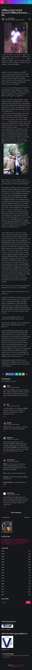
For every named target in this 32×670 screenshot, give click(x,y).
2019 (16, 570)
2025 (16, 553)
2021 (16, 564)
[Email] (23, 374)
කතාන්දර (8, 7)
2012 (16, 589)
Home (3, 7)
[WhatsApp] (19, 374)
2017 (16, 575)
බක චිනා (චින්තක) (22, 127)
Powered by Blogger (8, 653)
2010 (16, 594)
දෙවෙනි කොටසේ (20, 58)
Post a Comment (16, 512)
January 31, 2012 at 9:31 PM (13, 424)
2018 (16, 572)
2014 (16, 583)
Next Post (27, 517)
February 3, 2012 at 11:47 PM (13, 494)
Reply (4, 397)
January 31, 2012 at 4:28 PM (13, 406)
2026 (16, 551)
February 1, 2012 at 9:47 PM (13, 461)
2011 (16, 591)
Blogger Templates (19, 665)
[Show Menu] (2, 2)
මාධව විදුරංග (10, 460)
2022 (16, 562)
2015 (16, 581)
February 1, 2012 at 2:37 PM (13, 439)
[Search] (30, 2)
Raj (8, 404)
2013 (16, 586)
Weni (8, 386)
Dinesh (9, 423)
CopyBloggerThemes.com (16, 666)
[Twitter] (16, 374)
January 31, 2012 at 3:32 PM (13, 387)
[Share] (29, 19)
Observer (10, 437)
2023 (16, 559)
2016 (16, 578)
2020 (16, 567)
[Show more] (26, 374)
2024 (16, 556)
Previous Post (5, 517)
